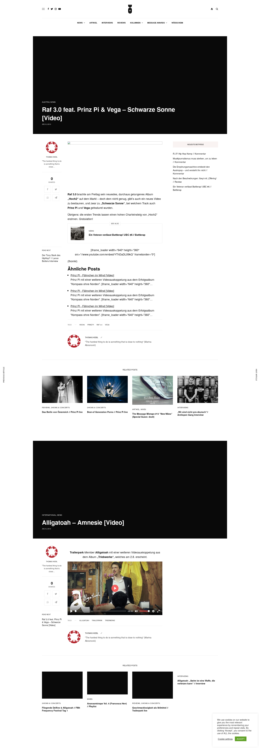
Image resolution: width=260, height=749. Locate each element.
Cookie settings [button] (225, 739)
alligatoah (84, 620)
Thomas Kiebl (51, 157)
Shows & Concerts (60, 407)
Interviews (182, 407)
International (49, 515)
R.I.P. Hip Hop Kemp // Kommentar (189, 153)
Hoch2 (82, 324)
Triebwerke (110, 620)
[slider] (100, 611)
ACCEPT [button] (241, 738)
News (53, 102)
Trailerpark (97, 620)
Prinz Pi (90, 324)
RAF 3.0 (99, 324)
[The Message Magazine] (130, 9)
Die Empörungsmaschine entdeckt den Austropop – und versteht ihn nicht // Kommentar (191, 170)
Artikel (136, 409)
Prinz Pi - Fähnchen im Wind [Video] (92, 275)
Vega (107, 324)
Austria (46, 102)
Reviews (46, 407)
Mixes (143, 409)
